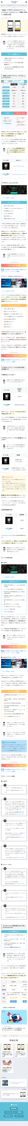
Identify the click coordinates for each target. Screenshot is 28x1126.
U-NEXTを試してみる (13, 265)
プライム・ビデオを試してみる (13, 355)
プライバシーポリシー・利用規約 (14, 1112)
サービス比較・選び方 (13, 1035)
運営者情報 (13, 1108)
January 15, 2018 (20, 917)
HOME (14, 1105)
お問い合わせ (8, 1116)
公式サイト (13, 1001)
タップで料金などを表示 (8, 198)
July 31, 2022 (20, 857)
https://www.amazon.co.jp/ (18, 174)
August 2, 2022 (20, 814)
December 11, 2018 (19, 883)
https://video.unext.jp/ (18, 166)
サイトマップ (19, 1116)
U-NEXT (14, 34)
